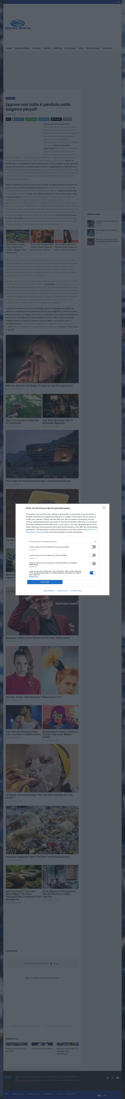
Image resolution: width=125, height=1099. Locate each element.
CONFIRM (44, 582)
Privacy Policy (76, 591)
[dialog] (62, 549)
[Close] (104, 508)
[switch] (93, 546)
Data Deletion (48, 591)
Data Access (62, 591)
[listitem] (62, 541)
